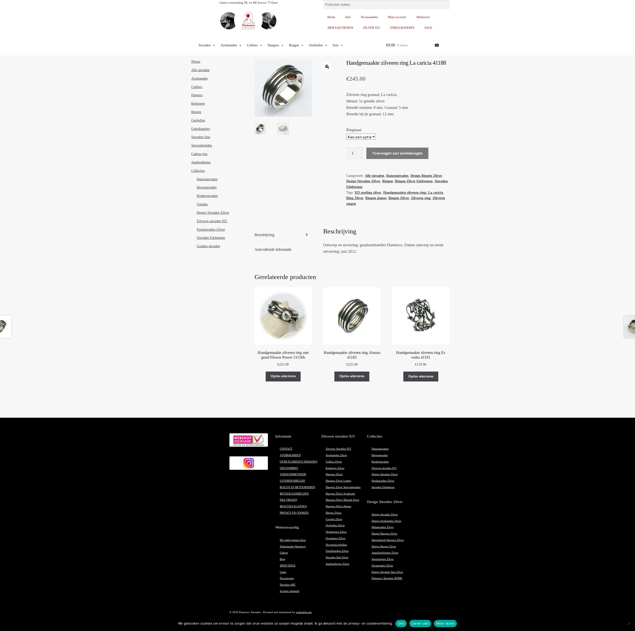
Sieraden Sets (200, 137)
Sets (335, 45)
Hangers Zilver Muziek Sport (342, 500)
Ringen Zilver (398, 198)
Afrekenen (423, 17)
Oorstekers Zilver (336, 538)
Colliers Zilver (334, 461)
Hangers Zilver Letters (338, 480)
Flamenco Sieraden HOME (387, 578)
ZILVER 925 (371, 28)
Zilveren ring (421, 198)
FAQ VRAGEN (288, 500)
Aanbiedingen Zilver (337, 564)
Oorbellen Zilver (335, 525)
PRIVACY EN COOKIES (294, 512)
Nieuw (195, 61)
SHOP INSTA (287, 565)
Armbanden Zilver (336, 455)
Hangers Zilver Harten (338, 506)
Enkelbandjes (200, 129)
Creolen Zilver (334, 519)
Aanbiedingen (201, 162)
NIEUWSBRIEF (289, 468)
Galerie (284, 552)
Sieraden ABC (288, 584)
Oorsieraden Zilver (382, 565)
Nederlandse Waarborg (293, 546)
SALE (428, 28)
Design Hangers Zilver (384, 533)
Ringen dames (375, 198)
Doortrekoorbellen (336, 544)
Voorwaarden (369, 17)
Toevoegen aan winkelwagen (397, 153)
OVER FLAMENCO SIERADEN (299, 461)
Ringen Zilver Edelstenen (414, 181)
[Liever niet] (628, 623)
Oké (401, 623)
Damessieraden (397, 176)
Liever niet (420, 623)
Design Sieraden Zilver (363, 181)
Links (283, 572)
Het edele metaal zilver (293, 540)
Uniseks (202, 204)
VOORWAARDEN (290, 455)
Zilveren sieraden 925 (212, 221)
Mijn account (397, 17)
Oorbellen (316, 45)
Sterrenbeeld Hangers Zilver (388, 540)
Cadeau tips (199, 154)
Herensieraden (207, 187)
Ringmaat (353, 130)
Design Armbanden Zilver (386, 521)
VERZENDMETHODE (293, 474)
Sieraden (204, 45)
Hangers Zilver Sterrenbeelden (343, 487)
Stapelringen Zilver (383, 559)
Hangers (273, 45)
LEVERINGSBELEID (292, 480)
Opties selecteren (283, 376)
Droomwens (287, 578)
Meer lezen (445, 623)
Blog (282, 559)
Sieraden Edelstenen (211, 238)
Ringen (294, 45)
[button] (327, 67)
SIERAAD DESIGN (340, 28)
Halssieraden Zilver (383, 527)
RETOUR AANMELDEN (294, 493)
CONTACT (286, 448)
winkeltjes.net (304, 612)
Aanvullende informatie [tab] (272, 249)
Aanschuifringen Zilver (385, 552)
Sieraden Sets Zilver (337, 557)
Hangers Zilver (334, 474)
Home (331, 17)
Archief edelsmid (289, 591)
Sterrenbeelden (201, 145)
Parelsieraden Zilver (211, 229)
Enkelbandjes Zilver (337, 551)
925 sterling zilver (368, 192)
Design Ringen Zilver (426, 176)
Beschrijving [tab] (264, 235)
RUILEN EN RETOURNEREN (297, 487)
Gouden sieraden (208, 246)
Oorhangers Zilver (336, 532)
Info (348, 17)
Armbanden (229, 45)
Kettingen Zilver (335, 468)
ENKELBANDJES (402, 28)
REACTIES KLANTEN (293, 506)
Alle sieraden (374, 176)
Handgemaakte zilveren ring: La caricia (413, 192)
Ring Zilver (354, 198)
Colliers (252, 45)
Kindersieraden (207, 196)
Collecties (198, 171)
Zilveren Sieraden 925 (338, 448)
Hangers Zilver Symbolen (340, 493)
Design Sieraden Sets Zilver (387, 572)
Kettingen (198, 103)
